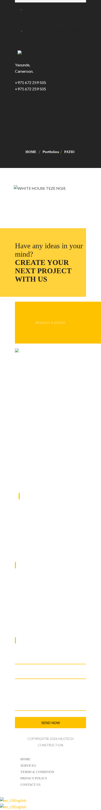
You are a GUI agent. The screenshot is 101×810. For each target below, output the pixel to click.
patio (69, 152)
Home (30, 152)
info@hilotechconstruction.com (49, 618)
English (20, 800)
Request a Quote (50, 322)
